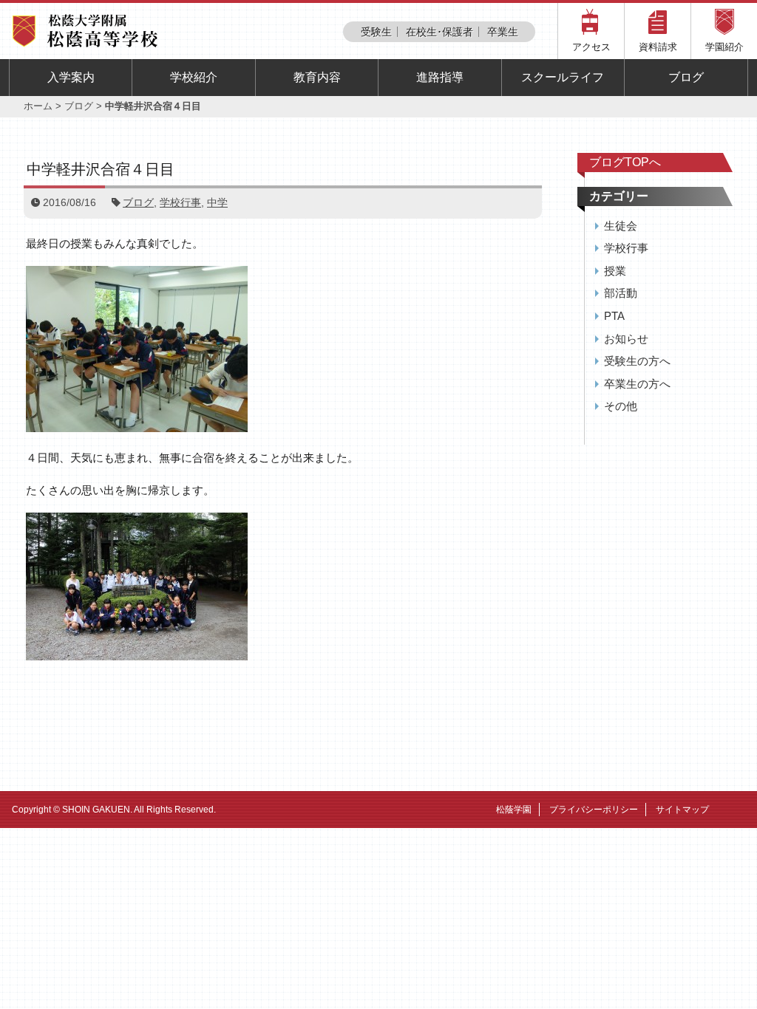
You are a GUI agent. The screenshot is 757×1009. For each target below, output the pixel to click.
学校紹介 (193, 77)
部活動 (620, 293)
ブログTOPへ (625, 162)
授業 (615, 270)
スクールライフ (562, 77)
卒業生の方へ (637, 383)
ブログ (686, 77)
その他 (620, 406)
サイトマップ (682, 809)
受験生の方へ (637, 361)
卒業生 (502, 32)
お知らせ (626, 338)
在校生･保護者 (439, 32)
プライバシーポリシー (593, 809)
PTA (614, 315)
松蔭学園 (514, 809)
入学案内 (71, 77)
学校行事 (180, 202)
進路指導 (440, 77)
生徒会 (620, 225)
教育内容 (317, 77)
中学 (217, 202)
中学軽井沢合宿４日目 (100, 169)
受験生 (376, 32)
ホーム (38, 106)
